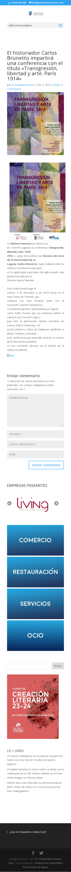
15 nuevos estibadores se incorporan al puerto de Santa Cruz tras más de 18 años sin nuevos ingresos (35, 760)
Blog (56, 84)
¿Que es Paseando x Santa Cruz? (27, 832)
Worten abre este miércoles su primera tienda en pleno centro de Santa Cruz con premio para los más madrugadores (34, 787)
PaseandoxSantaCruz (23, 84)
